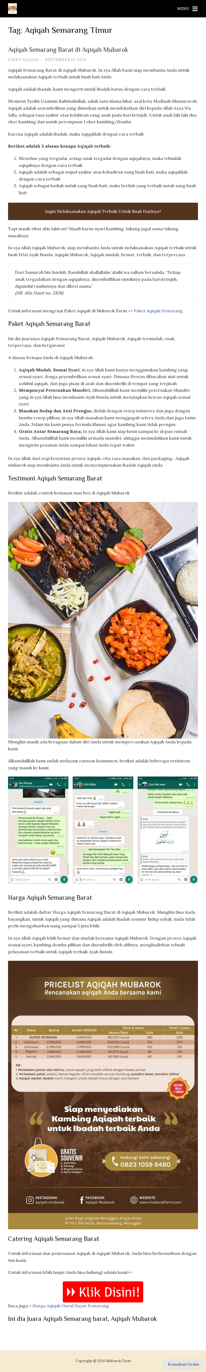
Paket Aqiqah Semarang (158, 310)
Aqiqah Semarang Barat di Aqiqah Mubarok (68, 50)
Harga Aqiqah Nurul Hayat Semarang (70, 1305)
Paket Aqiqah (23, 59)
